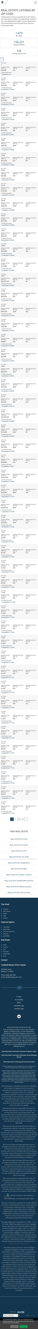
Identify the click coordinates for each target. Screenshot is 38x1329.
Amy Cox (5, 933)
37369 (3, 291)
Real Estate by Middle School (19, 887)
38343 (3, 351)
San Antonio (6, 911)
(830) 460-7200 (11, 975)
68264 (3, 427)
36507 (3, 276)
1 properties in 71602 (7, 557)
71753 (3, 758)
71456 (3, 517)
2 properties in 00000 (7, 89)
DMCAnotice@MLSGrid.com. (19, 1243)
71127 (3, 487)
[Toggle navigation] (35, 2)
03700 (3, 110)
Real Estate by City (19, 851)
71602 (3, 547)
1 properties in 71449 (7, 512)
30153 (3, 185)
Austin (5, 913)
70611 (3, 457)
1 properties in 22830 (7, 165)
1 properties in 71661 (7, 662)
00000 (3, 80)
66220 (3, 412)
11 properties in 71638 (8, 602)
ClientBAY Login (19, 1006)
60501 (3, 366)
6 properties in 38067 (7, 346)
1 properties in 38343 (7, 361)
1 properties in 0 (6, 74)
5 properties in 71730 (7, 692)
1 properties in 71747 (7, 753)
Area (4, 956)
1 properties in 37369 (7, 300)
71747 (3, 743)
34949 (3, 246)
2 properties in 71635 (7, 587)
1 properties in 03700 (7, 119)
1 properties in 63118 (7, 406)
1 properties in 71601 (7, 542)
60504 (3, 381)
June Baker (6, 936)
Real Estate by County (19, 845)
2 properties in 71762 (7, 783)
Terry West (6, 927)
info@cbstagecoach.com (13, 977)
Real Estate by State (19, 839)
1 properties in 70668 (7, 481)
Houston (5, 909)
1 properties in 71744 (7, 738)
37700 (3, 306)
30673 (3, 230)
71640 (3, 608)
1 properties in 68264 (7, 436)
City (4, 949)
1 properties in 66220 (7, 421)
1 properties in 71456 (7, 527)
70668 (3, 472)
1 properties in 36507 (7, 285)
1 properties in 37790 (7, 331)
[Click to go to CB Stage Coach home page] (2, 2)
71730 (3, 683)
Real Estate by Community (19, 863)
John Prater (6, 929)
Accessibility (19, 1000)
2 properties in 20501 (7, 135)
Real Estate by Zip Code (19, 857)
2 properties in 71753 (7, 768)
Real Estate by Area (19, 869)
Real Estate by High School (19, 893)
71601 (3, 532)
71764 (3, 804)
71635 (3, 577)
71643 (3, 623)
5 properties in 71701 (7, 677)
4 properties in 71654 (7, 647)
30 (22, 819)
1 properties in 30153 (7, 195)
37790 (3, 321)
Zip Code (5, 951)
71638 (3, 592)
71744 (3, 728)
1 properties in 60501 (7, 376)
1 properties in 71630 (7, 572)
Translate (32, 1315)
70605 (3, 442)
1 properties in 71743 (7, 723)
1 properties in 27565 (7, 180)
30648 (3, 200)
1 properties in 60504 (7, 391)
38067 (3, 336)
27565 (3, 170)
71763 (3, 788)
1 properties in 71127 (7, 496)
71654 (3, 638)
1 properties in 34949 (7, 255)
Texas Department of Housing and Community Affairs (19, 1062)
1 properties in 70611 (7, 466)
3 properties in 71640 (7, 617)
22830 (3, 155)
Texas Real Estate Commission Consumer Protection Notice (19, 1051)
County (5, 947)
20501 (3, 125)
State (4, 945)
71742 (3, 698)
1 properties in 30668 (7, 225)
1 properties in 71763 (7, 798)
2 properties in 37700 (7, 316)
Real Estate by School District (19, 875)
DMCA (19, 1003)
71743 (3, 713)
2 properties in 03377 (7, 104)
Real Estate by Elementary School (19, 881)
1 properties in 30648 (7, 210)
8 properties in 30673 (7, 240)
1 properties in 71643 (7, 632)
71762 (3, 773)
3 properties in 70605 (7, 451)
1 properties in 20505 (7, 150)
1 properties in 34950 (7, 270)
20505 (3, 140)
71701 (3, 668)
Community (6, 954)
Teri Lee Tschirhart (8, 931)
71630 (3, 562)
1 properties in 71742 (7, 708)
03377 (3, 95)
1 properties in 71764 (7, 813)
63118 (3, 396)
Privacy (19, 997)
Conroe (5, 918)
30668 (3, 215)
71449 (3, 502)
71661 (3, 653)
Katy (4, 916)
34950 (3, 261)
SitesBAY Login (19, 1009)
